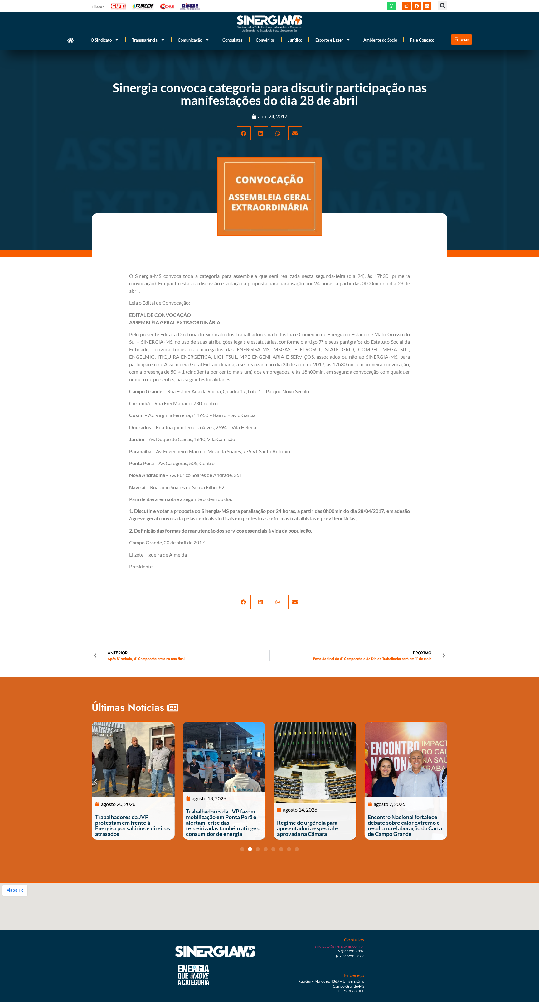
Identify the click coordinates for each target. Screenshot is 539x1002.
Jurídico (295, 39)
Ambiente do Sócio (380, 39)
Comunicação (190, 39)
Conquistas (232, 39)
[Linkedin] (427, 6)
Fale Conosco (422, 39)
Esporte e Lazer (329, 39)
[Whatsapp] (391, 6)
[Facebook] (416, 6)
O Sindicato (101, 39)
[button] (442, 5)
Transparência (145, 39)
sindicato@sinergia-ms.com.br (339, 946)
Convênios (265, 39)
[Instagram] (406, 6)
